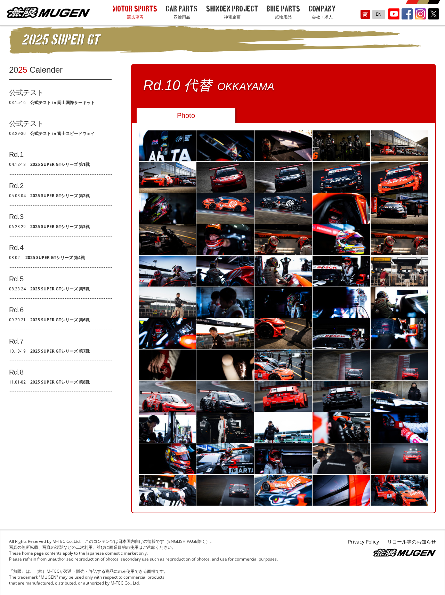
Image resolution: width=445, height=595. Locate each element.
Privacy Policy (363, 541)
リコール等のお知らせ (411, 541)
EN (378, 14)
